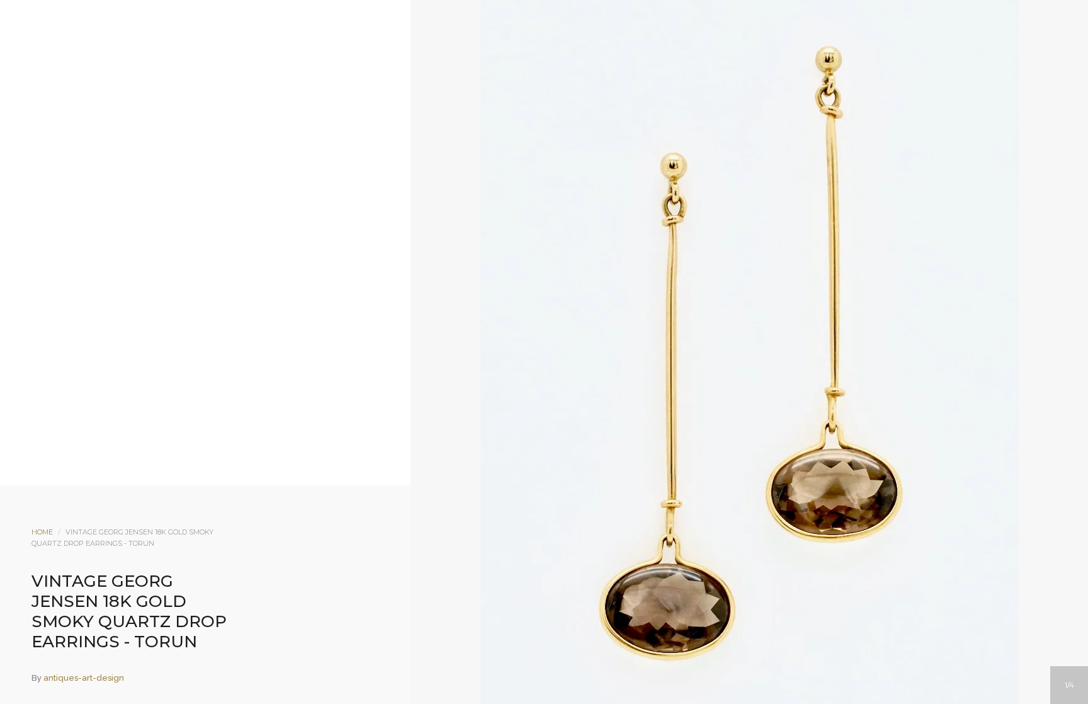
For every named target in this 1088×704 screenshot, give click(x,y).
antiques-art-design (83, 678)
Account (527, 111)
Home (42, 532)
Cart (595, 111)
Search (561, 111)
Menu (493, 111)
